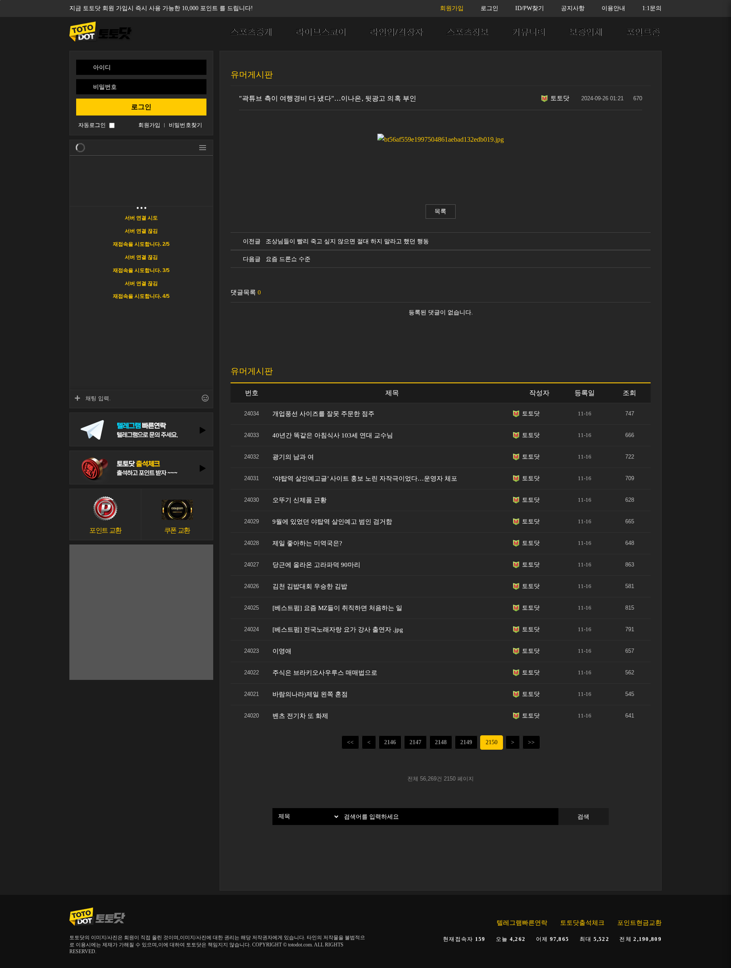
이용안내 (613, 8)
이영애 (281, 651)
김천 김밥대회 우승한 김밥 (309, 586)
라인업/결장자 (396, 31)
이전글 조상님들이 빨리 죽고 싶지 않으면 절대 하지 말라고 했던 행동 (334, 241)
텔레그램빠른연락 (522, 922)
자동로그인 (92, 125)
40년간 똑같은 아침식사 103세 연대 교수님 (332, 435)
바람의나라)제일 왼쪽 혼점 (310, 694)
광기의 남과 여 (293, 457)
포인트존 (643, 31)
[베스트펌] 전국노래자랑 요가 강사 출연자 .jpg (337, 629)
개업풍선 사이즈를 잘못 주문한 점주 (323, 413)
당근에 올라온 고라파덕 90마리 (316, 564)
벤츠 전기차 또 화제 (300, 715)
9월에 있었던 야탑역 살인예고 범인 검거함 (332, 521)
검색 (583, 816)
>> (531, 742)
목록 (440, 211)
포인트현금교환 (639, 922)
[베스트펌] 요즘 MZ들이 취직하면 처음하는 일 (337, 608)
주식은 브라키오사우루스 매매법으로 (324, 672)
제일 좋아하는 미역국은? (307, 543)
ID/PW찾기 (529, 8)
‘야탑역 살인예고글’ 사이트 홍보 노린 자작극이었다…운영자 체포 (364, 478)
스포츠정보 (467, 31)
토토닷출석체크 (582, 922)
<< (350, 742)
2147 (415, 742)
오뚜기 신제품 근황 (299, 500)
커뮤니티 (528, 31)
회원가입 (452, 8)
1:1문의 (652, 8)
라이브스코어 (320, 31)
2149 (466, 742)
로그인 (489, 8)
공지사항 (573, 8)
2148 (441, 742)
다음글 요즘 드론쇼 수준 (275, 259)
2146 (390, 742)
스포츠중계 (251, 31)
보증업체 (585, 31)
